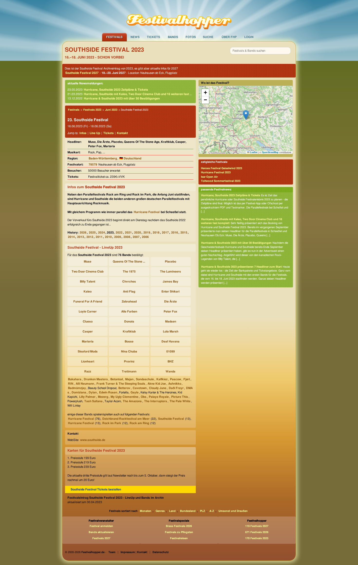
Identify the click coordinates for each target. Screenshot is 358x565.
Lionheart (87, 361)
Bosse (129, 341)
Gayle (135, 392)
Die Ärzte (170, 301)
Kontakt (122, 133)
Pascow (175, 379)
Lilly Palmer (87, 396)
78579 (93, 164)
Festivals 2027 (101, 538)
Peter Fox (170, 311)
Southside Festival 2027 (82, 72)
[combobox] (260, 50)
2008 (126, 236)
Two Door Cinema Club (88, 271)
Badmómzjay (77, 388)
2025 (92, 232)
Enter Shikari (170, 291)
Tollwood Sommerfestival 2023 (220, 181)
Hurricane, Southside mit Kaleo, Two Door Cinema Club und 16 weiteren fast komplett (143, 94)
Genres (160, 511)
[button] (246, 115)
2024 (101, 232)
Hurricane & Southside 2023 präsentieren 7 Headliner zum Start (241, 266)
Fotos (191, 37)
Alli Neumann (85, 383)
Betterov (124, 388)
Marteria (88, 341)
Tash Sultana (93, 401)
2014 (71, 236)
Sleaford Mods (88, 351)
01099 (170, 351)
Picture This (179, 396)
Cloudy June (157, 388)
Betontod (116, 379)
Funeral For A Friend (87, 301)
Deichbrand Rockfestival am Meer (126, 418)
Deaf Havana (170, 341)
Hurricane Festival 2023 (216, 172)
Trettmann (129, 371)
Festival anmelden (101, 526)
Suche (208, 37)
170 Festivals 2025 (256, 538)
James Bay (170, 281)
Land (172, 511)
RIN (70, 383)
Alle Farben (129, 311)
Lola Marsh (170, 331)
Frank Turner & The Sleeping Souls (120, 383)
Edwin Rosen (108, 392)
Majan (129, 379)
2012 (89, 236)
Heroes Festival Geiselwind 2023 (221, 168)
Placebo (170, 261)
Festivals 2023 (92, 109)
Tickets (153, 37)
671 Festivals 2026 (256, 532)
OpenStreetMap (270, 152)
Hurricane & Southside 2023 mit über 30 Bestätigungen (122, 98)
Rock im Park (111, 423)
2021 (128, 232)
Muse (87, 261)
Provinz (129, 361)
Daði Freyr (176, 388)
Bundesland (188, 511)
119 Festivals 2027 (256, 526)
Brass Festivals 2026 (179, 526)
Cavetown (140, 388)
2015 (183, 232)
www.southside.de (92, 439)
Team (111, 552)
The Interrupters (155, 401)
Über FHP (229, 37)
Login (249, 37)
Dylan (93, 392)
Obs (143, 396)
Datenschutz (160, 552)
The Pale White (180, 401)
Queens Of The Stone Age (130, 261)
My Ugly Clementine (124, 396)
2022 (119, 232)
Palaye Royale (159, 396)
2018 (156, 232)
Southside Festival (171, 418)
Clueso (88, 321)
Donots (129, 321)
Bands (173, 37)
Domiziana (79, 392)
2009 (117, 236)
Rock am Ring (139, 423)
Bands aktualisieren (101, 532)
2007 (136, 236)
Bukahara (74, 379)
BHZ (170, 361)
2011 (99, 236)
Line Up (95, 133)
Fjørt (186, 379)
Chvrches (129, 281)
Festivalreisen (179, 538)
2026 (83, 232)
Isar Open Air (209, 176)
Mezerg (103, 396)
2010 (108, 236)
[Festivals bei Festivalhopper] (179, 16)
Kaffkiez (162, 379)
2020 (137, 232)
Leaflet (253, 152)
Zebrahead (129, 301)
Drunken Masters (96, 379)
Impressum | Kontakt (134, 552)
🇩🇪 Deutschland (130, 158)
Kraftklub (129, 331)
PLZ (202, 511)
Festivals (114, 37)
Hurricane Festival (147, 212)
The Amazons (132, 401)
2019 (146, 232)
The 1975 (129, 271)
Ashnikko (174, 383)
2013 (80, 236)
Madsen (170, 321)
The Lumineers (170, 271)
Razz (87, 371)
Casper (88, 331)
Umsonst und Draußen (233, 511)
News (135, 37)
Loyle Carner (88, 311)
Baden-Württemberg (103, 158)
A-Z (211, 511)
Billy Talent (87, 281)
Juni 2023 (111, 109)
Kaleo (88, 291)
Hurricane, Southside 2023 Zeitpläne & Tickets (116, 89)
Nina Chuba (129, 351)
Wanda (170, 371)
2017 (165, 232)
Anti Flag (129, 291)
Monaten (145, 511)
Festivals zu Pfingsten (179, 532)
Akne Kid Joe (157, 383)
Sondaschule (145, 379)
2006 (145, 236)
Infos (82, 133)
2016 (174, 232)
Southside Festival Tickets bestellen (96, 489)
